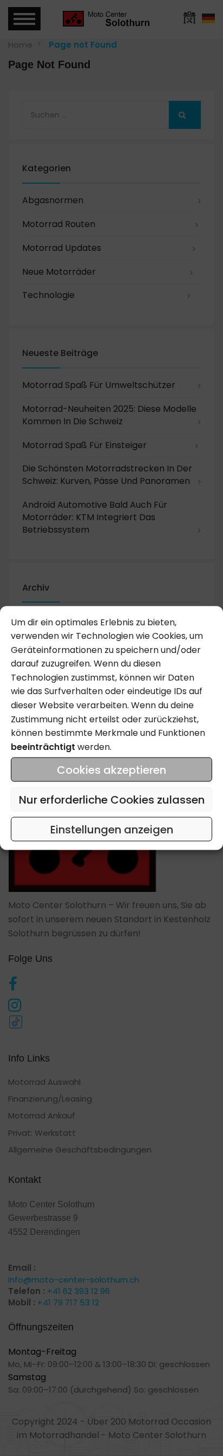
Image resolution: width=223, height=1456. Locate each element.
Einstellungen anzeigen (111, 829)
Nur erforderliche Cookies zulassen (112, 799)
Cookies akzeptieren (111, 769)
